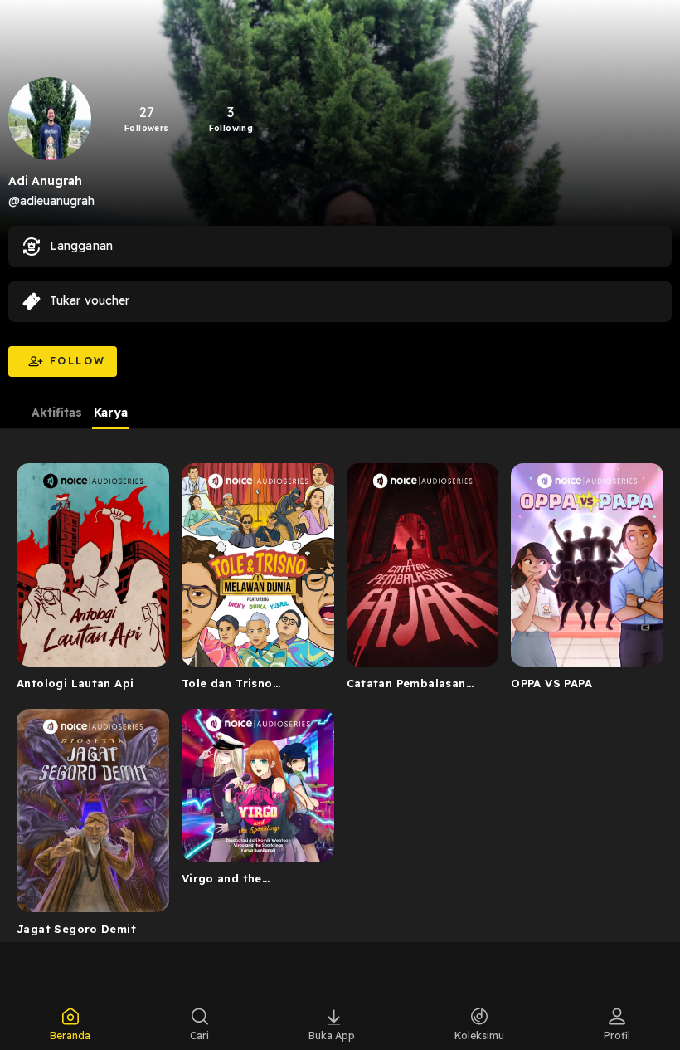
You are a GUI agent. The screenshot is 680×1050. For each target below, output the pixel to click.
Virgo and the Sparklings (222, 881)
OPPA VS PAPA (551, 683)
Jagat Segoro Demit (76, 928)
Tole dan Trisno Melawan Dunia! (227, 686)
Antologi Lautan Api (75, 683)
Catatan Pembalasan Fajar (406, 686)
